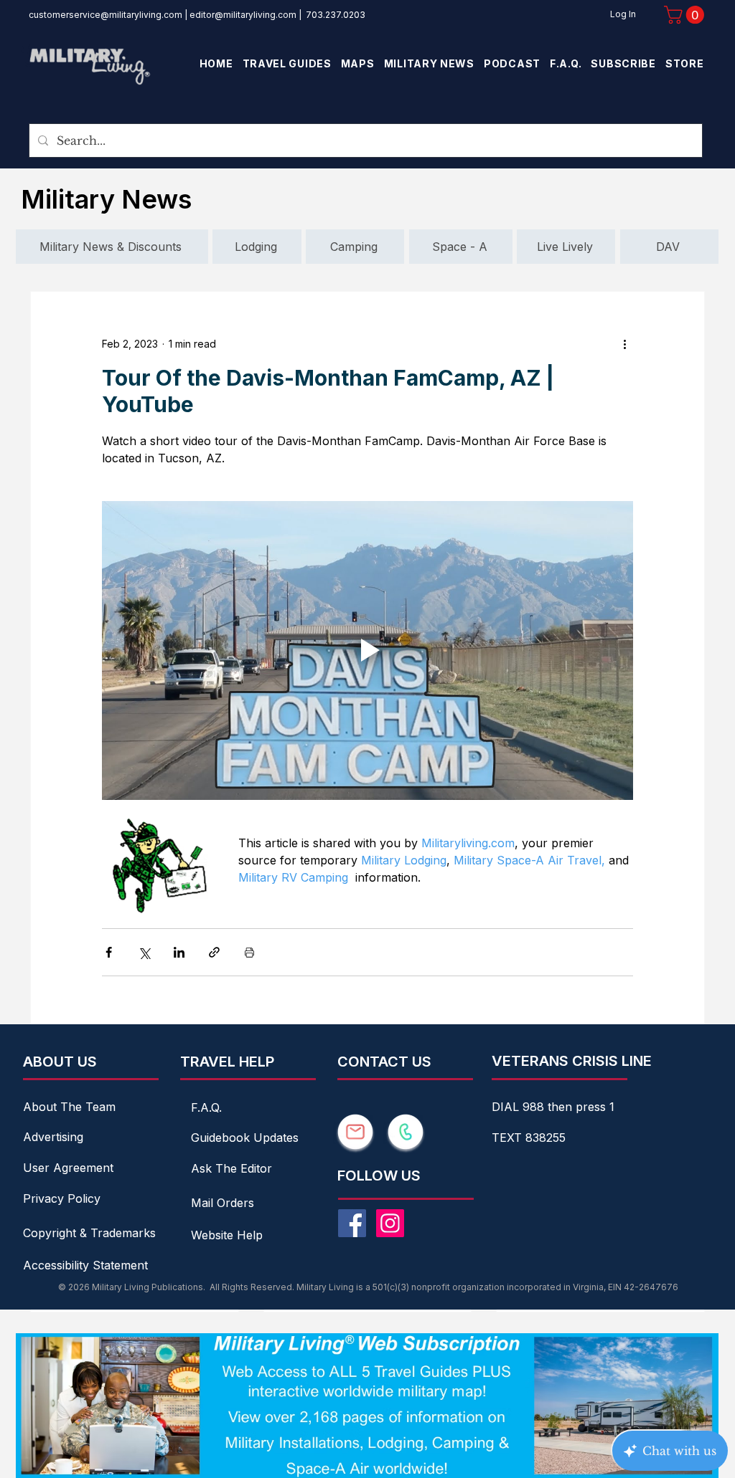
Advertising (53, 1137)
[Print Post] (249, 952)
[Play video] (367, 650)
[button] (686, 15)
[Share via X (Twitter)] (144, 952)
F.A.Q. (206, 1107)
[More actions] (624, 343)
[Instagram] (390, 1223)
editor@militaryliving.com (242, 14)
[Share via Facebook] (109, 952)
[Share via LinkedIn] (179, 952)
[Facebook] (352, 1223)
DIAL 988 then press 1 (553, 1107)
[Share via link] (214, 952)
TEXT (508, 1137)
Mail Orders (222, 1203)
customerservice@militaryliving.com (105, 14)
